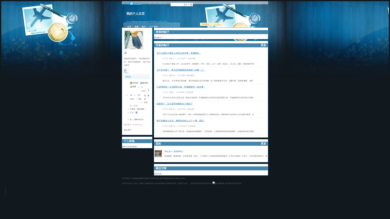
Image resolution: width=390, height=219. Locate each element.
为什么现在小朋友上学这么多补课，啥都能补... (178, 53)
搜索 (191, 4)
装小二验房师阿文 (175, 151)
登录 (196, 5)
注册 (201, 5)
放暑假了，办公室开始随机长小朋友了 (174, 104)
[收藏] (159, 22)
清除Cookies (180, 178)
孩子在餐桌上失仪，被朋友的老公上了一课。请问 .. (180, 120)
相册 (137, 26)
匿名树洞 (190, 75)
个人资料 (153, 26)
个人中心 (217, 24)
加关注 (128, 77)
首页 (129, 26)
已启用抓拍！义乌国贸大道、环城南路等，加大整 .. (180, 87)
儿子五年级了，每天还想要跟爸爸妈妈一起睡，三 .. (180, 70)
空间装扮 (205, 24)
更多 (263, 45)
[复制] (164, 22)
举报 (134, 86)
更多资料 (127, 130)
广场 (163, 4)
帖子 (144, 26)
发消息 (145, 83)
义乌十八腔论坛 (139, 183)
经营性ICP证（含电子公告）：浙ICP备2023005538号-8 (189, 183)
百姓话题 (191, 58)
